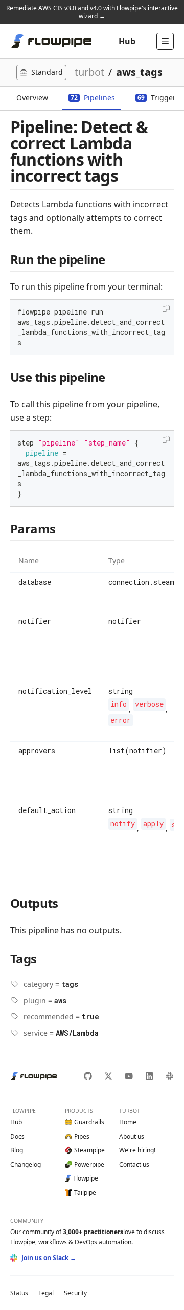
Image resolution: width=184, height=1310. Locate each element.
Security (75, 1293)
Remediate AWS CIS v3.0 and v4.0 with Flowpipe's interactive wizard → (92, 12)
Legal (46, 1293)
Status (19, 1293)
